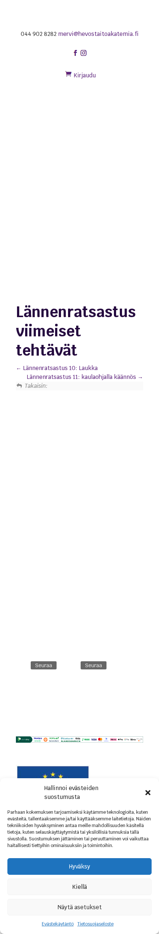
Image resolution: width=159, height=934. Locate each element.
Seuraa (43, 665)
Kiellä (79, 886)
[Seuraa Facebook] (22, 665)
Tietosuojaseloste (95, 924)
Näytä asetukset (80, 907)
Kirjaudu (85, 75)
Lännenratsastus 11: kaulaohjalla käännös (82, 376)
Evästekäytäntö (58, 924)
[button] (148, 792)
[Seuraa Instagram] (72, 665)
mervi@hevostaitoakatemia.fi (98, 33)
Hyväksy (79, 866)
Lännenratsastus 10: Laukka (59, 368)
